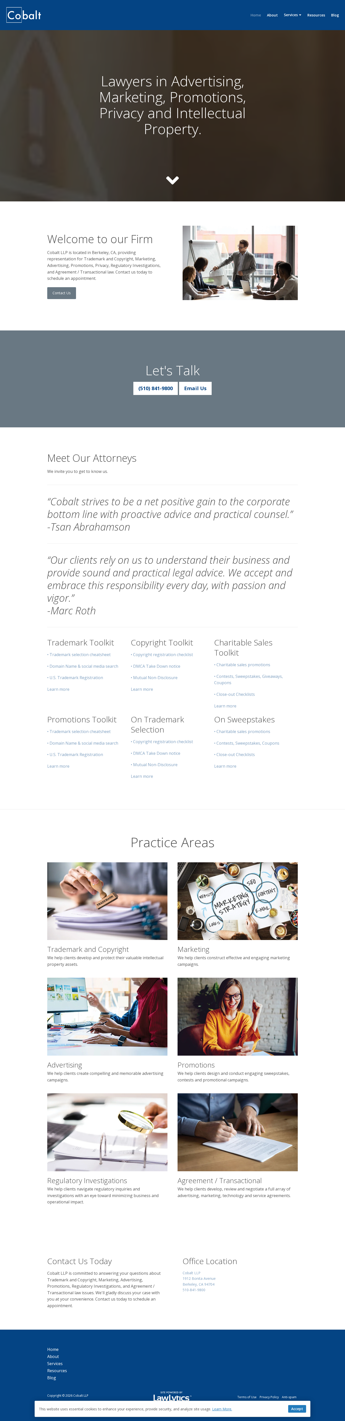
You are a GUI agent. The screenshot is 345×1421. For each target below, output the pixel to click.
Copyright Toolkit (162, 642)
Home (256, 15)
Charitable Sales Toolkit (243, 647)
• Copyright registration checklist (162, 654)
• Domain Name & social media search (82, 666)
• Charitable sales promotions (242, 664)
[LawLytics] (172, 1397)
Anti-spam (289, 1397)
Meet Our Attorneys (92, 458)
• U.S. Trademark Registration (75, 677)
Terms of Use (247, 1397)
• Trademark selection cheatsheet (79, 654)
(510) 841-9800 (155, 388)
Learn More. (222, 1409)
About (272, 15)
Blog (335, 15)
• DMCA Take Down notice (155, 666)
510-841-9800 (194, 1289)
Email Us (195, 388)
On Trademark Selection (157, 724)
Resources (316, 15)
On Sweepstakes (244, 719)
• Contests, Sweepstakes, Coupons (246, 743)
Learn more (58, 689)
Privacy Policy (269, 1397)
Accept (297, 1408)
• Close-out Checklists (234, 694)
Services (291, 14)
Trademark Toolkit (80, 642)
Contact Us (62, 292)
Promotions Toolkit (82, 719)
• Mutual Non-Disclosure (154, 677)
